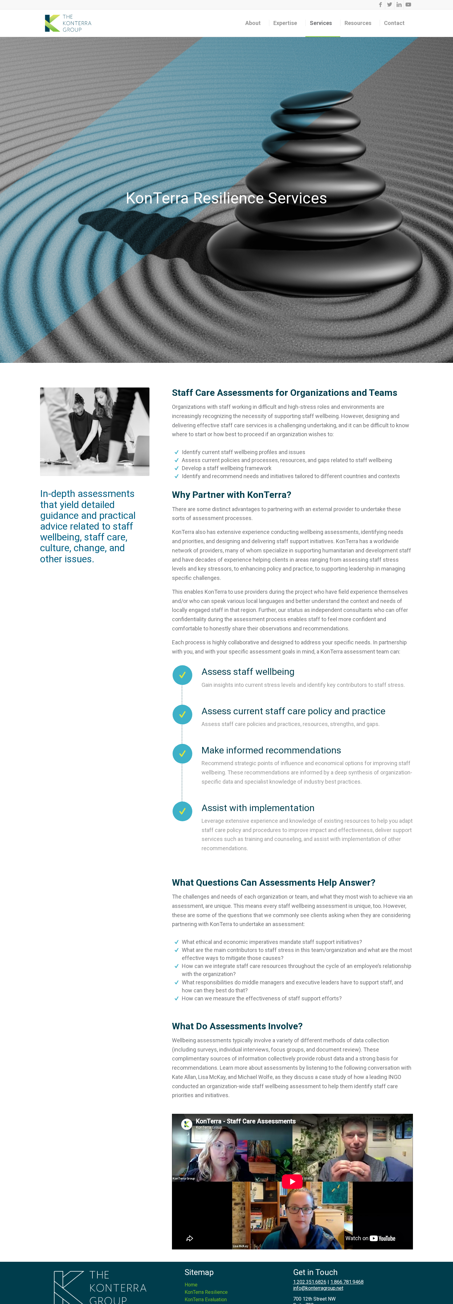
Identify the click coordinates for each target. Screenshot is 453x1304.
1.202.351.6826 (309, 1282)
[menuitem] (255, 23)
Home (191, 1285)
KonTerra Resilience (206, 1292)
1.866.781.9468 (347, 1282)
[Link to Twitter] (389, 4)
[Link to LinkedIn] (398, 4)
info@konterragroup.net (318, 1288)
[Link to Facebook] (380, 4)
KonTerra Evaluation (206, 1299)
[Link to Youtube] (408, 4)
